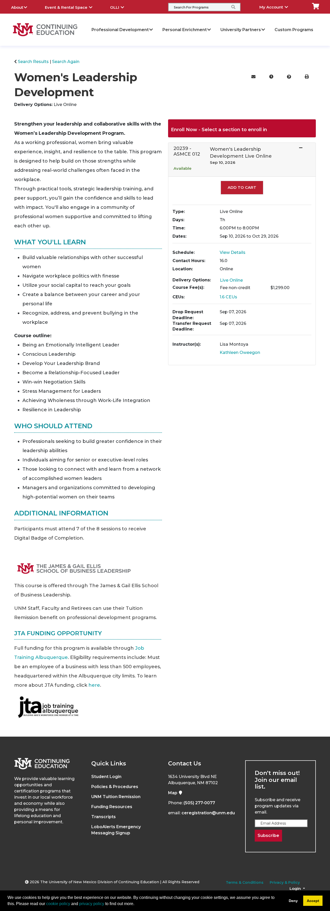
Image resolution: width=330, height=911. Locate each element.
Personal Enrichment (184, 29)
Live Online (231, 280)
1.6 (228, 296)
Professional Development (120, 29)
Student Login (106, 776)
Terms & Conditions (244, 882)
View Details (232, 252)
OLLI (115, 7)
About (17, 7)
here (94, 685)
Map (173, 792)
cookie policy (58, 903)
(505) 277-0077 (199, 802)
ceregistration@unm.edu (208, 812)
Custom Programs (294, 29)
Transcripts (103, 816)
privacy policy (91, 903)
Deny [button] (293, 901)
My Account (271, 7)
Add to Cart (242, 187)
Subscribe (268, 835)
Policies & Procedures (114, 786)
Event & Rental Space (66, 7)
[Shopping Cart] (315, 5)
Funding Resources (111, 806)
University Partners (240, 29)
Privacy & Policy (285, 882)
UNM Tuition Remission (116, 796)
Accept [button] (313, 901)
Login (296, 888)
